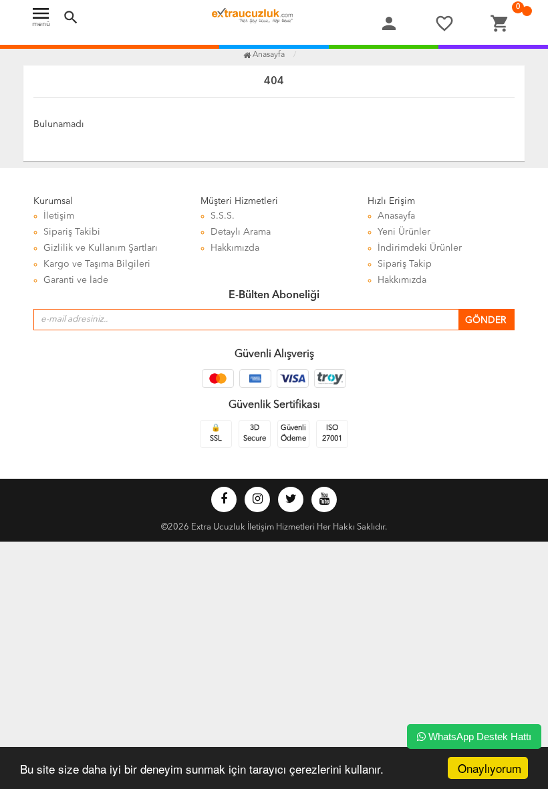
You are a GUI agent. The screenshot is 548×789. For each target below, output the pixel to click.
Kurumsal (53, 201)
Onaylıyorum (489, 768)
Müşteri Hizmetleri (239, 201)
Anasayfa (268, 55)
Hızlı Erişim (391, 201)
